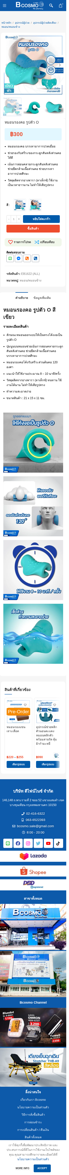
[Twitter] (38, 843)
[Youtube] (48, 843)
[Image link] (33, 856)
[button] (6, 65)
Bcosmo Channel (33, 1002)
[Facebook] (18, 843)
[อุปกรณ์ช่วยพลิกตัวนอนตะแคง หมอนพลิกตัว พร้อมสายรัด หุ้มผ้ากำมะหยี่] (48, 711)
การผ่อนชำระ (33, 1122)
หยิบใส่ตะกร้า (41, 219)
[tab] (21, 297)
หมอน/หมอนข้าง (10, 26)
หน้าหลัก (6, 22)
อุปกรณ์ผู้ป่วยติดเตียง (44, 22)
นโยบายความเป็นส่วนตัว (33, 1107)
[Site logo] (30, 5)
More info (23, 1168)
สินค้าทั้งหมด (33, 1137)
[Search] (51, 5)
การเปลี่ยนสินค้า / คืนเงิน (33, 1129)
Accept (42, 1168)
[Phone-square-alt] (27, 258)
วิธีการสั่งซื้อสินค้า (33, 1114)
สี (7, 204)
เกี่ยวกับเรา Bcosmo (33, 1099)
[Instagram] (28, 843)
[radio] (19, 205)
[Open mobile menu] (4, 5)
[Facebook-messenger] (18, 258)
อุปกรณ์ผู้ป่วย (22, 22)
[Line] (10, 258)
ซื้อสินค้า (33, 228)
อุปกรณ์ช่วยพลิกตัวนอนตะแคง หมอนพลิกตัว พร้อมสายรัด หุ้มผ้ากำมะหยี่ (46, 735)
